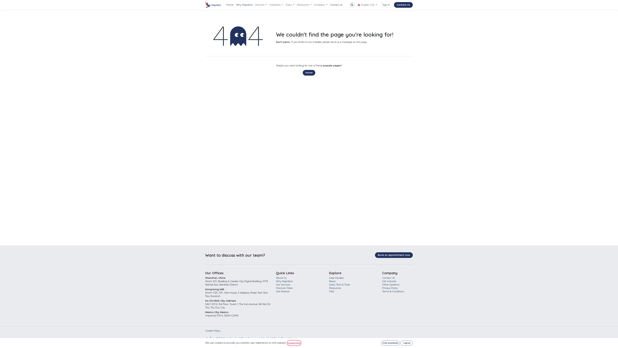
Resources (335, 288)
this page (361, 42)
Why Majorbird (284, 281)
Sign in (386, 4)
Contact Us (403, 4)
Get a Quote (389, 281)
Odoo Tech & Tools (339, 284)
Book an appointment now (394, 255)
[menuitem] (230, 5)
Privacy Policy (390, 288)
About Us (281, 277)
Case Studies (336, 277)
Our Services (283, 284)
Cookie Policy (212, 330)
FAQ (331, 291)
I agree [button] (406, 343)
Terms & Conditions (393, 291)
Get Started (282, 291)
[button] (352, 5)
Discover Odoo (284, 288)
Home (309, 72)
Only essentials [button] (390, 343)
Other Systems (390, 284)
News (332, 281)
